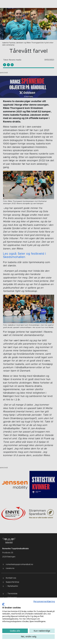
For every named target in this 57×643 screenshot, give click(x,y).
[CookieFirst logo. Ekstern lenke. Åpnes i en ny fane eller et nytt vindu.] (3, 604)
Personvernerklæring (44, 601)
